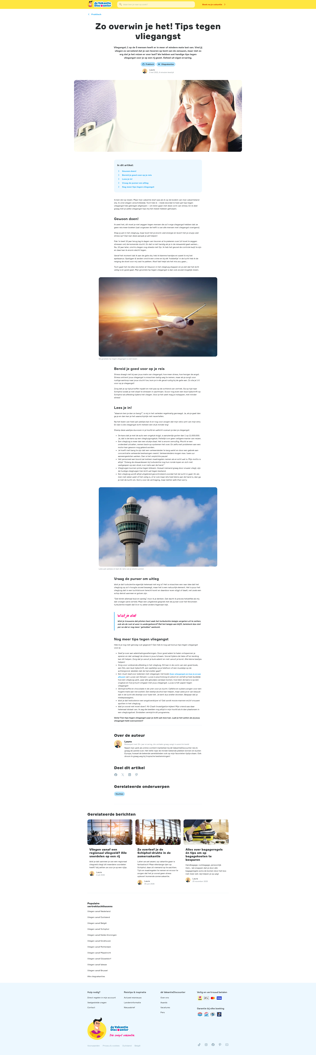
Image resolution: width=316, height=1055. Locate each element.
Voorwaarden (93, 1045)
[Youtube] (227, 1045)
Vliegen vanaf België (97, 923)
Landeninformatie (132, 1002)
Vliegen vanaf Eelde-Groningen (102, 935)
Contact (91, 1007)
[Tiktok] (199, 1045)
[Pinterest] (220, 1045)
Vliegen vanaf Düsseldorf (99, 958)
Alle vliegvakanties (96, 976)
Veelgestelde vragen (97, 1002)
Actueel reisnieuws (132, 997)
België (137, 1045)
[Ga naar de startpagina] (99, 4)
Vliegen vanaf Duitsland (98, 917)
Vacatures (165, 1007)
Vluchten (119, 794)
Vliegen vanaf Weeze (97, 964)
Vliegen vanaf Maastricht (99, 952)
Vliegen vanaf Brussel (97, 970)
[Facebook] (213, 1045)
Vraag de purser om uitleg (135, 183)
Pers (162, 1012)
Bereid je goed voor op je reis (137, 175)
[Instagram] (206, 1045)
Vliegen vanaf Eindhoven (99, 941)
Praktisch (96, 14)
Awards (163, 1002)
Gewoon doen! (129, 171)
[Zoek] (120, 4)
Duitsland (127, 1045)
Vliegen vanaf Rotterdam (99, 947)
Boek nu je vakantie (212, 4)
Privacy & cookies (111, 1045)
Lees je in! (127, 179)
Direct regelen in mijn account (101, 997)
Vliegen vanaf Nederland (98, 911)
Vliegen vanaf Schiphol (98, 929)
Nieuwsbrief (129, 1007)
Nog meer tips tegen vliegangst (138, 187)
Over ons (164, 997)
